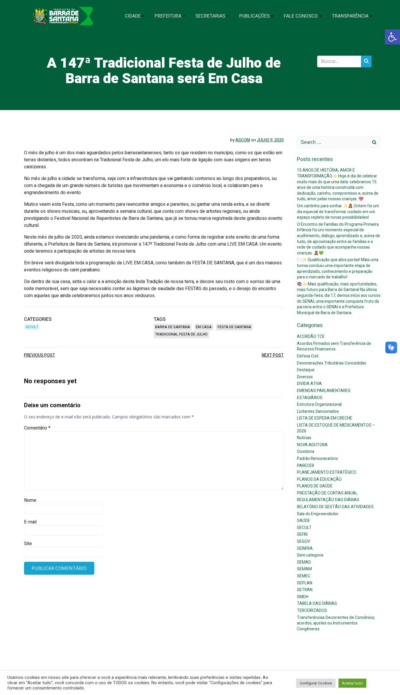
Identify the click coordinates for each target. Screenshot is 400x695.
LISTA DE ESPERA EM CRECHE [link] (324, 418)
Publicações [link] (254, 16)
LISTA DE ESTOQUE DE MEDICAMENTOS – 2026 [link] (336, 428)
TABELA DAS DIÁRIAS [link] (317, 603)
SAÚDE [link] (303, 521)
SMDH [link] (302, 597)
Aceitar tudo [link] (352, 683)
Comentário (37, 428)
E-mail (30, 521)
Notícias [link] (304, 438)
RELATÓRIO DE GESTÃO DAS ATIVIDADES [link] (335, 507)
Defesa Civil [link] (307, 356)
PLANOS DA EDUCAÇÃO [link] (319, 479)
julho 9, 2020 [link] (270, 140)
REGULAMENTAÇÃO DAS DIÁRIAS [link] (328, 500)
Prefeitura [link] (168, 16)
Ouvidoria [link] (305, 452)
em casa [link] (204, 327)
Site (28, 543)
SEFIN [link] (302, 534)
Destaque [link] (305, 370)
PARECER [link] (305, 466)
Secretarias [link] (210, 16)
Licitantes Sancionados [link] (318, 411)
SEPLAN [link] (304, 583)
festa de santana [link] (234, 327)
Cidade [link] (133, 16)
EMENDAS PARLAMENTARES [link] (324, 391)
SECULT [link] (31, 327)
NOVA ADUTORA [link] (312, 445)
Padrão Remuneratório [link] (317, 459)
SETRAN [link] (304, 590)
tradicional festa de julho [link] (181, 334)
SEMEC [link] (303, 576)
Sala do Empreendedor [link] (318, 514)
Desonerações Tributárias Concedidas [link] (331, 363)
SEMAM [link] (304, 569)
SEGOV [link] (303, 541)
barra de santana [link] (172, 327)
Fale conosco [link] (301, 16)
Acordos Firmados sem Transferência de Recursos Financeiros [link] (334, 346)
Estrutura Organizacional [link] (319, 404)
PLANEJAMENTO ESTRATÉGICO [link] (326, 472)
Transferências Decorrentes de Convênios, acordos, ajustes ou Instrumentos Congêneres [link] (336, 623)
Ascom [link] (242, 140)
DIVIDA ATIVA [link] (309, 384)
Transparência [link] (350, 16)
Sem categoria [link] (310, 555)
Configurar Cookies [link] (316, 683)
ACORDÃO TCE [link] (311, 336)
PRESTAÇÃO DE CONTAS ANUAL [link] (327, 493)
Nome (30, 500)
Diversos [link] (305, 377)
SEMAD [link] (304, 562)
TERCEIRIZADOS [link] (312, 610)
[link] (392, 36)
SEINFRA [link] (305, 548)
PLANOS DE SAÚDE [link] (315, 486)
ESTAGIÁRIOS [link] (309, 398)
